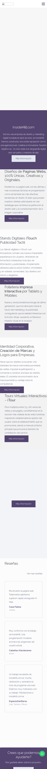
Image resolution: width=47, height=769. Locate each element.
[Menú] (43, 4)
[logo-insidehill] (8, 4)
